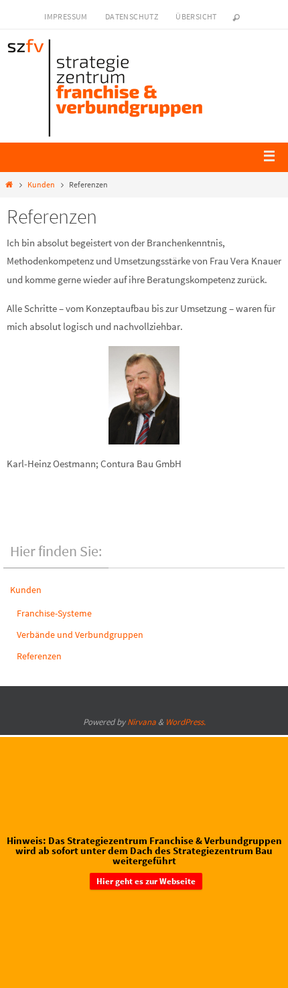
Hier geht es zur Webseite (146, 879)
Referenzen (39, 656)
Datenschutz (131, 16)
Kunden (41, 184)
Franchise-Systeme (54, 613)
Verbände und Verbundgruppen (80, 635)
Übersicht (196, 16)
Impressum (66, 16)
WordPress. (185, 722)
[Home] (9, 184)
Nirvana (141, 722)
